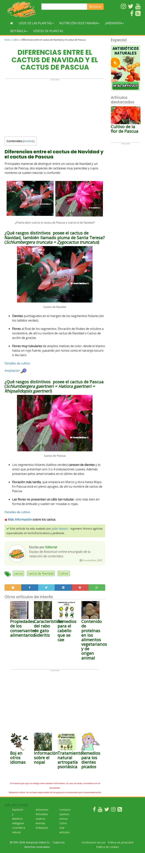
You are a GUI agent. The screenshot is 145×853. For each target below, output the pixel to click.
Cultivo (15, 39)
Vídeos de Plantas (48, 31)
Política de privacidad (120, 842)
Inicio (7, 39)
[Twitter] (106, 810)
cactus (18, 573)
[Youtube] (100, 810)
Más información (20, 519)
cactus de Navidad (40, 573)
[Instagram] (113, 810)
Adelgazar (18, 823)
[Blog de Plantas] (119, 810)
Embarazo (42, 827)
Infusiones (42, 809)
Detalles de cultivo (17, 363)
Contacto (65, 809)
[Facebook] (94, 810)
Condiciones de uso (94, 842)
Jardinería (113, 23)
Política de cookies (107, 847)
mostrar (29, 141)
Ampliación (12, 371)
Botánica (18, 31)
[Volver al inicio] (11, 23)
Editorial (51, 547)
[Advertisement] (54, 107)
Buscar (96, 6)
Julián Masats (60, 528)
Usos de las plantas (35, 23)
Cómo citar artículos (64, 827)
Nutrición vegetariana (78, 23)
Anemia (40, 823)
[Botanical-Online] (21, 9)
